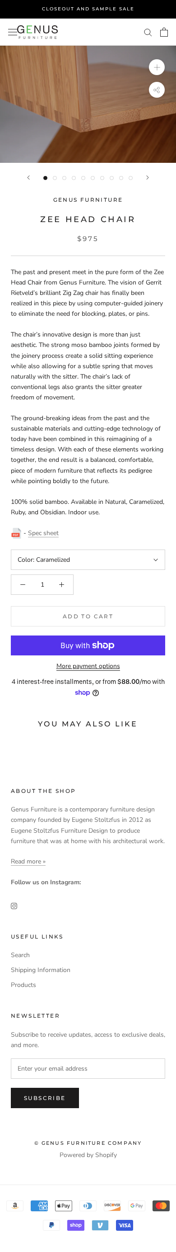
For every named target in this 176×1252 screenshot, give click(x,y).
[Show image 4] (74, 178)
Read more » (28, 861)
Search (20, 955)
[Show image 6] (93, 178)
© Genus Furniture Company (88, 1143)
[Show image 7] (102, 178)
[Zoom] (157, 67)
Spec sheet (43, 533)
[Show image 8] (112, 178)
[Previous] (28, 177)
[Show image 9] (121, 178)
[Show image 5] (83, 178)
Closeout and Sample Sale (88, 9)
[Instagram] (14, 905)
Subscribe (45, 1098)
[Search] (148, 32)
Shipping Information (40, 970)
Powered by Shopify (88, 1155)
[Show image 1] (45, 178)
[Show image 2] (55, 178)
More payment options (88, 666)
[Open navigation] (12, 31)
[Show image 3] (64, 178)
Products (23, 985)
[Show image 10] (131, 178)
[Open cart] (164, 32)
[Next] (147, 177)
